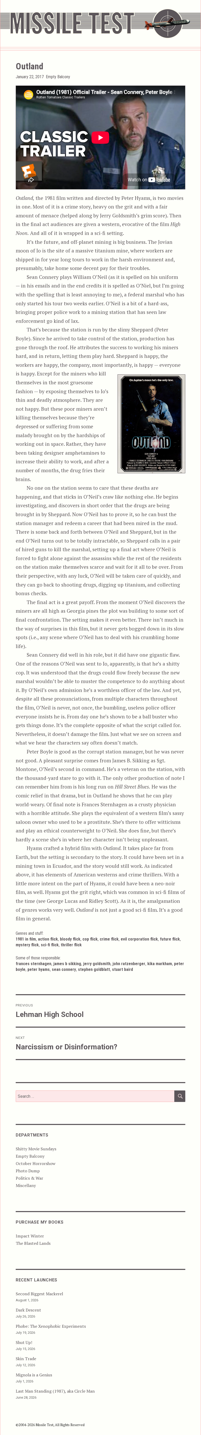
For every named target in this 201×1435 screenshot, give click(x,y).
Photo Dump (28, 1171)
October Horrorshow (35, 1163)
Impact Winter (30, 1236)
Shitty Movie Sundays (36, 1149)
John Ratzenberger (129, 963)
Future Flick (170, 939)
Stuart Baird (122, 969)
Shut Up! (24, 1342)
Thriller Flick (71, 944)
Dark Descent (28, 1310)
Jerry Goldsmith (96, 963)
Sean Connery (64, 969)
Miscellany (26, 1185)
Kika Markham (159, 963)
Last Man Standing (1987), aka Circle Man (55, 1391)
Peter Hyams (38, 969)
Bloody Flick (70, 939)
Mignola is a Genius (34, 1375)
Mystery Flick (27, 944)
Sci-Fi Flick (50, 944)
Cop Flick (90, 939)
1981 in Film (26, 939)
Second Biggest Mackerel (39, 1294)
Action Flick (48, 939)
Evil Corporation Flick (139, 939)
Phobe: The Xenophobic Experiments (51, 1326)
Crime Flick (109, 939)
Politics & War (29, 1178)
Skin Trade (26, 1358)
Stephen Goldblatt (94, 969)
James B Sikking (67, 963)
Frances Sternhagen (33, 963)
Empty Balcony (58, 76)
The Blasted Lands (33, 1243)
